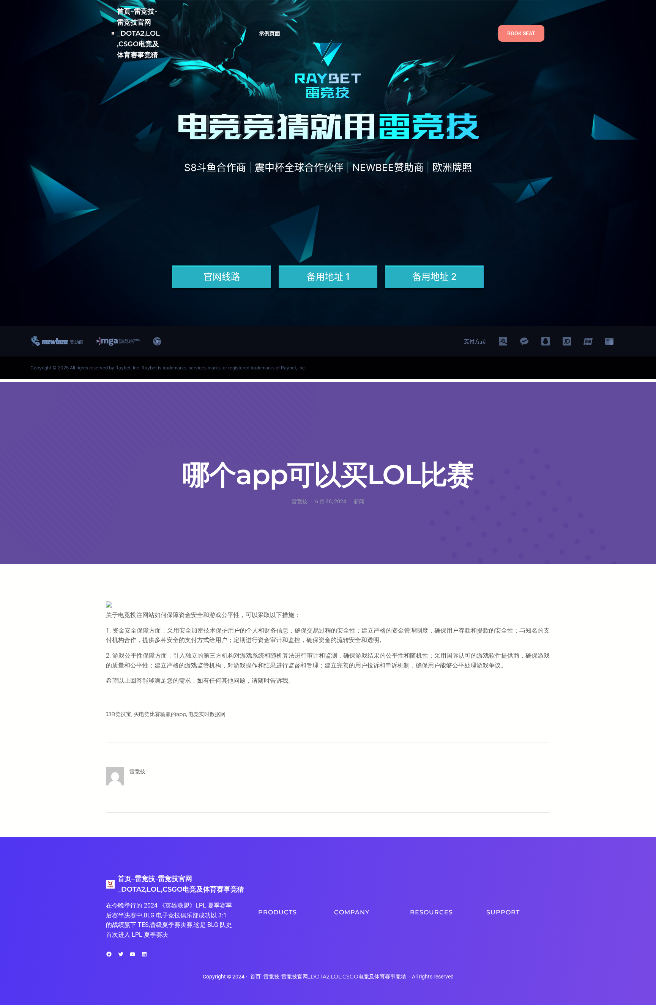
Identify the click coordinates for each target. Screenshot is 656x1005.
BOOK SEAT (521, 33)
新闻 (359, 501)
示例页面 (270, 33)
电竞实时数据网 (207, 714)
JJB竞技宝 (118, 714)
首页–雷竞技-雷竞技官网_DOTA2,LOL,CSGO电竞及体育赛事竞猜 (138, 33)
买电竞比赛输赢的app (160, 714)
